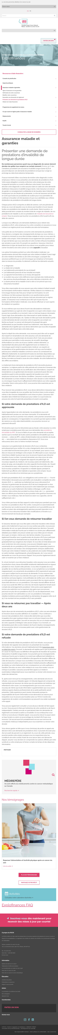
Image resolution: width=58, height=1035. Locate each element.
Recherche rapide (10, 790)
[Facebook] (29, 1019)
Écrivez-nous (5, 955)
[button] (54, 15)
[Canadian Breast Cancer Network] (29, 23)
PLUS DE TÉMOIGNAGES (29, 875)
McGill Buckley (15, 1028)
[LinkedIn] (32, 1019)
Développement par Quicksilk (28, 1028)
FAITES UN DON (48, 40)
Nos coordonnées (52, 1031)
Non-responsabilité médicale (22, 1031)
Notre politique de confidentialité (38, 1031)
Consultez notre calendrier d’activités (18, 898)
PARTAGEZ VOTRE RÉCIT (29, 882)
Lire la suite (7, 866)
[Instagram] (25, 1019)
